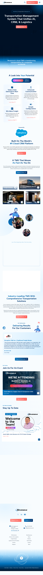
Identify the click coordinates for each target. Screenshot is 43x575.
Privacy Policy (21, 567)
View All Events (21, 399)
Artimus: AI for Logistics (13, 536)
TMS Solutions (14, 535)
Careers (29, 542)
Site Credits (6, 567)
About (29, 536)
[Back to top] (21, 558)
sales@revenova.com (30, 528)
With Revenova (18, 80)
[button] (24, 2)
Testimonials (29, 540)
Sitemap (10, 567)
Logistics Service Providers (14, 540)
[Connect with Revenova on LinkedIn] (21, 514)
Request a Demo (31, 2)
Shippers (14, 544)
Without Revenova (27, 80)
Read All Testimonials (21, 359)
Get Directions (14, 530)
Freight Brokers (14, 538)
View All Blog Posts (21, 445)
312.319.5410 (29, 526)
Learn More (20, 153)
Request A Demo (21, 26)
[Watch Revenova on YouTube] (25, 514)
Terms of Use (15, 567)
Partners (29, 538)
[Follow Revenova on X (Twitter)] (18, 514)
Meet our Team (21, 260)
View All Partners (21, 316)
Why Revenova (29, 535)
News (29, 544)
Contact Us (27, 520)
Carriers (13, 542)
